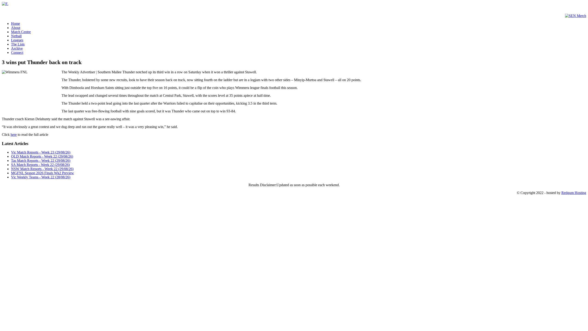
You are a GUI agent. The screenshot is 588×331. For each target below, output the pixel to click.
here (14, 135)
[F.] (5, 4)
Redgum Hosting (573, 193)
